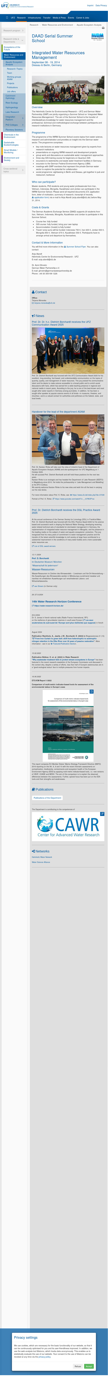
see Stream (38, 586)
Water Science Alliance (41, 862)
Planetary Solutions (14, 129)
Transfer (47, 17)
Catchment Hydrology (10, 96)
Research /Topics (14, 68)
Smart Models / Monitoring (10, 151)
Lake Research (12, 112)
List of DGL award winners (44, 546)
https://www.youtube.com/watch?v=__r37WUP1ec (74, 499)
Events (71, 17)
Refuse (78, 1366)
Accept (89, 1366)
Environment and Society (11, 159)
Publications (12, 87)
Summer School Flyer (76, 246)
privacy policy (44, 1356)
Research (21, 17)
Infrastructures (34, 17)
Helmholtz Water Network (42, 857)
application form (41, 197)
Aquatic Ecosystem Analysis (14, 63)
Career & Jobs (82, 17)
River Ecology (12, 102)
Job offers (11, 91)
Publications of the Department (47, 797)
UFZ (13, 17)
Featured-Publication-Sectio (64, 643)
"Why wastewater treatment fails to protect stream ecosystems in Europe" (63, 659)
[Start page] (7, 17)
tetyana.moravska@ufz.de (44, 303)
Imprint (90, 5)
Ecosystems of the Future (12, 48)
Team (9, 72)
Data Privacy (101, 5)
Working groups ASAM (14, 78)
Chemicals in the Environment (11, 135)
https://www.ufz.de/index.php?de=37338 (88, 495)
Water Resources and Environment (13, 56)
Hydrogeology (12, 107)
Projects (10, 83)
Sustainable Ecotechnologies (11, 143)
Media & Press (59, 17)
